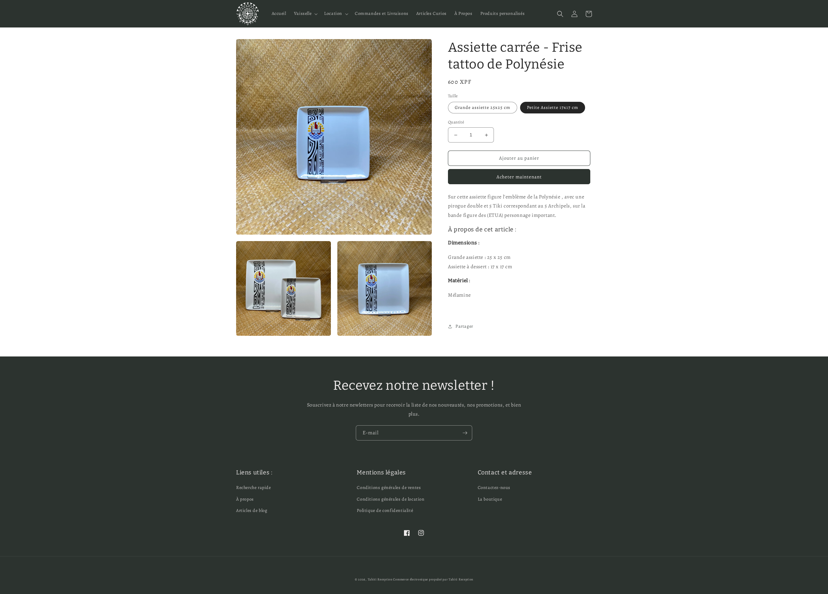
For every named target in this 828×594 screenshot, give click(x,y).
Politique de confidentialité (385, 510)
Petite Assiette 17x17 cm (552, 108)
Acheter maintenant (519, 177)
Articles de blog (251, 510)
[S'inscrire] (465, 432)
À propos (245, 499)
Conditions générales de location (390, 499)
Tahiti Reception (380, 579)
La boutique (490, 499)
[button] (305, 13)
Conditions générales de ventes (389, 487)
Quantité (456, 122)
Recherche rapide (253, 487)
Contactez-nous (494, 487)
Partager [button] (464, 327)
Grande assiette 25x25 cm (482, 108)
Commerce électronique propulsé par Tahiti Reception (433, 579)
